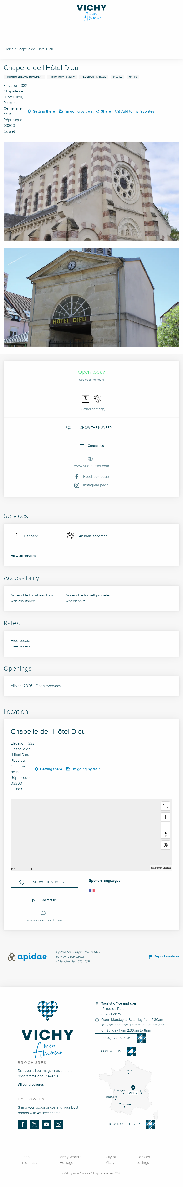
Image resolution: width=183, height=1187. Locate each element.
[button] (117, 111)
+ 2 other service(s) (91, 409)
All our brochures (31, 1085)
